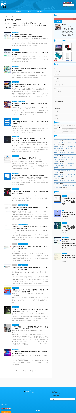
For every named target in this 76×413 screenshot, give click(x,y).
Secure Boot (45, 107)
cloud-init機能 (37, 249)
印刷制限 (72, 131)
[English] (64, 3)
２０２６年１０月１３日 (24, 159)
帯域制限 (32, 88)
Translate (72, 6)
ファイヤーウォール (22, 232)
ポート (27, 232)
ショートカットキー (41, 330)
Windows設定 (22, 72)
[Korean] (72, 3)
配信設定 (28, 88)
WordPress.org (55, 395)
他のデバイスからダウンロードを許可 (19, 144)
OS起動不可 (28, 108)
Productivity (14, 73)
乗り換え (41, 313)
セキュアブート (39, 107)
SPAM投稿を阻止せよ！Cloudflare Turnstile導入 (68, 257)
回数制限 (71, 128)
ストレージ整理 (38, 56)
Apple (35, 195)
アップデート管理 (31, 91)
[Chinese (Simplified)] (68, 3)
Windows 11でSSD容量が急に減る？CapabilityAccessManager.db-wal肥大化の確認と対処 (69, 243)
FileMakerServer (22, 211)
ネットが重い (45, 144)
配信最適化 (37, 91)
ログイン (54, 391)
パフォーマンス (23, 88)
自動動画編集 (67, 131)
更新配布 (41, 88)
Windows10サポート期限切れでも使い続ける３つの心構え (28, 175)
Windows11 (37, 72)
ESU (19, 126)
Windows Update (33, 38)
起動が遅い (25, 56)
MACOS (40, 195)
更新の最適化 (29, 89)
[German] (66, 3)
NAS (59, 127)
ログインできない (23, 249)
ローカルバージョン (20, 272)
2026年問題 (32, 107)
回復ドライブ (22, 108)
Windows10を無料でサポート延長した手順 (24, 158)
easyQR (69, 129)
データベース (39, 272)
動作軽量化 (25, 91)
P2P (47, 142)
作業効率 (21, 330)
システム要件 (39, 124)
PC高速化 (16, 91)
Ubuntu (18, 251)
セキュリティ (22, 107)
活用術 (35, 330)
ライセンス (28, 212)
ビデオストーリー (65, 128)
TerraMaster (56, 125)
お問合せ (30, 11)
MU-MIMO (69, 125)
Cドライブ (22, 38)
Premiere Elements (63, 125)
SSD (14, 39)
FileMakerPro (29, 211)
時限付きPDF (63, 132)
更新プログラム (42, 142)
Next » (35, 371)
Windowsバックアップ (34, 159)
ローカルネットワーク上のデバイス (35, 144)
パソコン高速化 (31, 56)
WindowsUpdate (35, 142)
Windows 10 (24, 89)
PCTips (4, 405)
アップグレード (28, 124)
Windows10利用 (38, 177)
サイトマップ (18, 11)
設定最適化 (20, 91)
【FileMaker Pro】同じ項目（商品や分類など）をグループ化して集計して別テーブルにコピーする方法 (65, 148)
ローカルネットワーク (60, 131)
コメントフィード (56, 393)
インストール (32, 232)
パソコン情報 (3, 407)
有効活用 (21, 313)
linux (25, 313)
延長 (21, 126)
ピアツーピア (18, 89)
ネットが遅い (15, 145)
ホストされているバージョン (30, 272)
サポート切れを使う (31, 177)
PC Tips (41, 72)
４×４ (68, 132)
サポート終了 (15, 126)
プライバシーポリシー (41, 11)
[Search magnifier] (74, 19)
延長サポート (40, 161)
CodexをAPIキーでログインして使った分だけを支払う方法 (68, 214)
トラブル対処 (40, 38)
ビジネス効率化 (31, 330)
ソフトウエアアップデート (38, 211)
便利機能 (25, 330)
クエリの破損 (64, 129)
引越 (32, 313)
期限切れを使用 (23, 177)
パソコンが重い (23, 142)
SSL (17, 212)
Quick (74, 128)
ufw (27, 230)
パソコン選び (31, 195)
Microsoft (33, 72)
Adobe (60, 129)
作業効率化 (28, 72)
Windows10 (22, 124)
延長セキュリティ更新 (43, 159)
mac (27, 195)
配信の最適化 (29, 142)
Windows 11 (26, 38)
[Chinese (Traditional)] (70, 3)
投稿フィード (55, 392)
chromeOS (35, 293)
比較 (25, 195)
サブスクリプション (22, 212)
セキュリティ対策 (28, 161)
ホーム (6, 11)
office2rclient (56, 129)
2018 (72, 129)
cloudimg (43, 249)
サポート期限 (45, 124)
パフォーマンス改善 (37, 89)
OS (37, 195)
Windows (21, 56)
